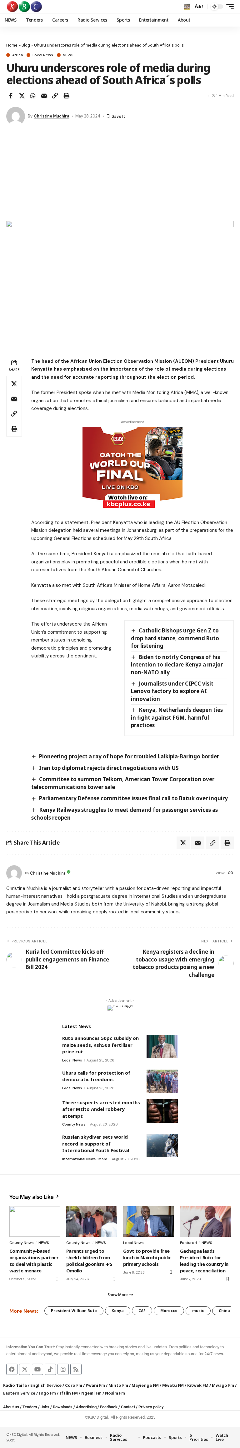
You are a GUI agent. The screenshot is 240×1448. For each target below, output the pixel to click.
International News (79, 1159)
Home (12, 45)
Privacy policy (151, 1407)
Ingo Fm (47, 1393)
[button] (187, 6)
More (102, 1159)
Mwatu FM (173, 1385)
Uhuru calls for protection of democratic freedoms (96, 1076)
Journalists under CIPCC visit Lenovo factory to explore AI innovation (172, 691)
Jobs (45, 1407)
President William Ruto (74, 1310)
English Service (46, 1385)
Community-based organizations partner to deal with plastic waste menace (33, 1261)
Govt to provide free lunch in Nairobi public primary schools (147, 1257)
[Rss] (76, 1369)
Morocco (169, 1310)
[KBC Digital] (24, 6)
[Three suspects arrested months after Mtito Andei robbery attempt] (162, 1111)
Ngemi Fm (91, 1393)
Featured (188, 1242)
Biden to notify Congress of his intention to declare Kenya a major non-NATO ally (177, 664)
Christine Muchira (51, 116)
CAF (142, 1310)
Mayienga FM (145, 1385)
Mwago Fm (223, 1385)
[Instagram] (63, 1369)
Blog (26, 45)
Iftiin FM (68, 1393)
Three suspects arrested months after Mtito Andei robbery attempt (101, 1109)
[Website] (231, 873)
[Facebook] (12, 1369)
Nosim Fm (114, 1393)
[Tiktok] (50, 1369)
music (198, 1310)
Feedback (109, 1407)
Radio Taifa (15, 1385)
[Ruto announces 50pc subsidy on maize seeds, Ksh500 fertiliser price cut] (162, 1046)
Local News (42, 55)
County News (73, 1124)
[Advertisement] (120, 174)
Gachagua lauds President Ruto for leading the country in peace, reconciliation (204, 1261)
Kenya (118, 1310)
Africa (17, 55)
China (224, 1310)
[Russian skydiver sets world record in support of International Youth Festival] (162, 1145)
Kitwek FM (197, 1385)
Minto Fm (118, 1385)
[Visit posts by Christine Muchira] (15, 116)
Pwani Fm (95, 1385)
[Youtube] (37, 1369)
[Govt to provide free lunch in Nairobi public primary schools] (148, 1221)
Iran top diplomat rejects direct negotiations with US (109, 767)
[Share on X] (22, 96)
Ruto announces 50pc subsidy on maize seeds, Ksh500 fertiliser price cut (100, 1045)
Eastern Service (19, 1393)
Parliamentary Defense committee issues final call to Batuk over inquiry (133, 798)
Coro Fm (73, 1385)
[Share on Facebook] (10, 96)
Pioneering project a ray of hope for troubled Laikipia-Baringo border (129, 756)
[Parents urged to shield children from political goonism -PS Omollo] (91, 1221)
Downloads (62, 1407)
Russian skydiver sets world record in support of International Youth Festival (95, 1143)
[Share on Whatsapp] (32, 96)
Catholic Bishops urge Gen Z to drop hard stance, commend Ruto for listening (175, 638)
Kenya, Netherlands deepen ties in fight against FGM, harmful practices (177, 717)
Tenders (29, 1407)
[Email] (44, 96)
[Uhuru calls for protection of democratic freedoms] (162, 1081)
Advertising (86, 1407)
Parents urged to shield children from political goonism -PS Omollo (89, 1261)
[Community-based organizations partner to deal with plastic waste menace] (34, 1221)
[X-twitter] (24, 1369)
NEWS (68, 55)
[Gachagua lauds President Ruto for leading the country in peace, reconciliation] (205, 1221)
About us (11, 1407)
